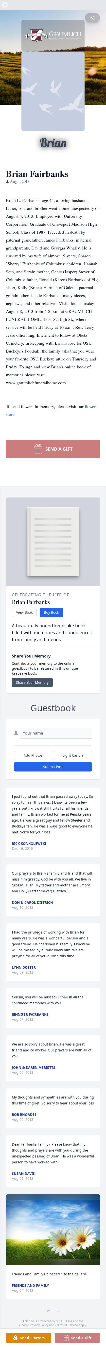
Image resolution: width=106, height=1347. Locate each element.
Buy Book (51, 612)
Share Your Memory (32, 682)
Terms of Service (66, 1325)
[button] (53, 1229)
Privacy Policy (39, 1325)
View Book (24, 612)
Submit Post (53, 766)
